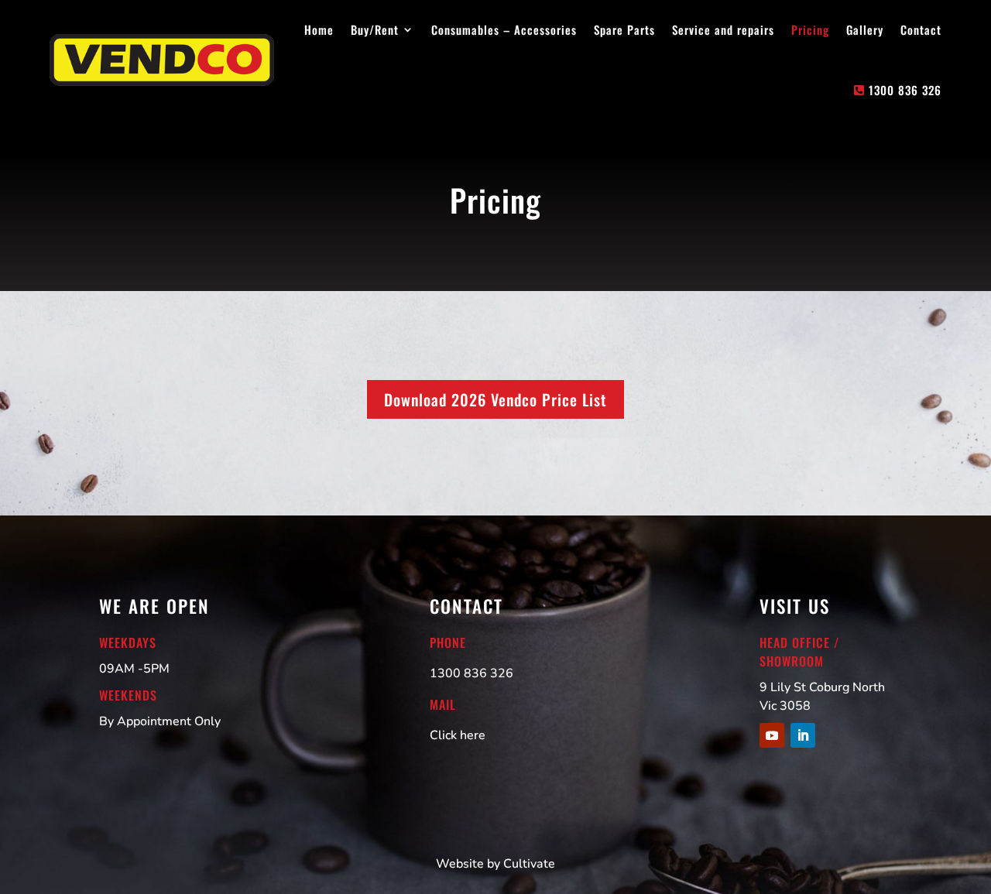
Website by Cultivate (495, 863)
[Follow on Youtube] (772, 735)
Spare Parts (624, 29)
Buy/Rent (375, 29)
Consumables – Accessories (504, 29)
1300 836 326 (905, 89)
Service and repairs (723, 29)
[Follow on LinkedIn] (802, 735)
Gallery (864, 29)
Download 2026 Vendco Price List (495, 399)
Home (319, 29)
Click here (457, 735)
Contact (920, 29)
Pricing (810, 29)
